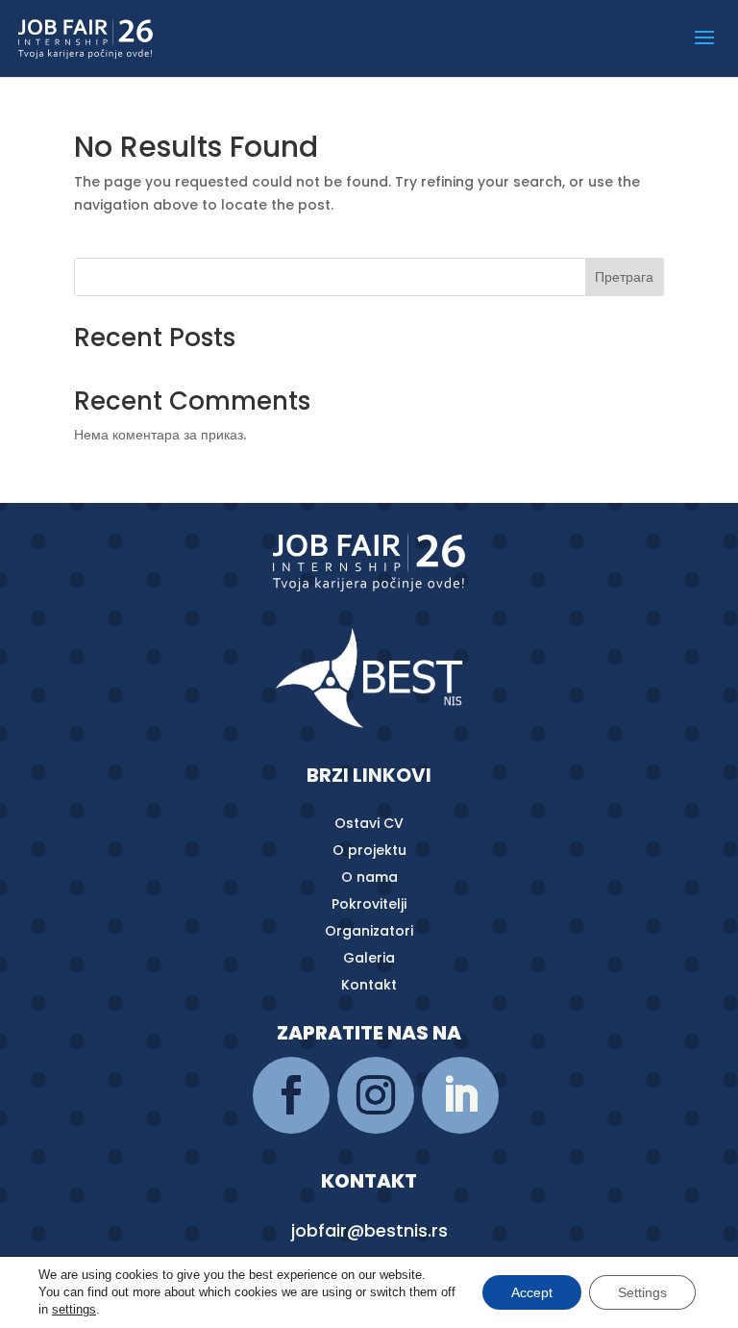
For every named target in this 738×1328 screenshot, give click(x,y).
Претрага (624, 277)
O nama (369, 877)
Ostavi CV (369, 823)
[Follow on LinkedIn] (460, 1095)
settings (74, 1309)
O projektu (369, 850)
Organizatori (369, 930)
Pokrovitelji (369, 904)
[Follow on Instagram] (375, 1095)
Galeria (369, 957)
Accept (532, 1292)
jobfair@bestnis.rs (369, 1230)
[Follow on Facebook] (291, 1095)
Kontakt (369, 984)
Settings (642, 1292)
